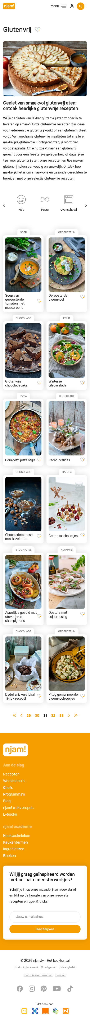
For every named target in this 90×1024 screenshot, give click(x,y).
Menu (55, 6)
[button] (84, 205)
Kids (21, 209)
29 (29, 716)
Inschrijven (45, 929)
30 (37, 716)
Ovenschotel (68, 209)
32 (53, 716)
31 (45, 716)
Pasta (45, 209)
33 (61, 716)
